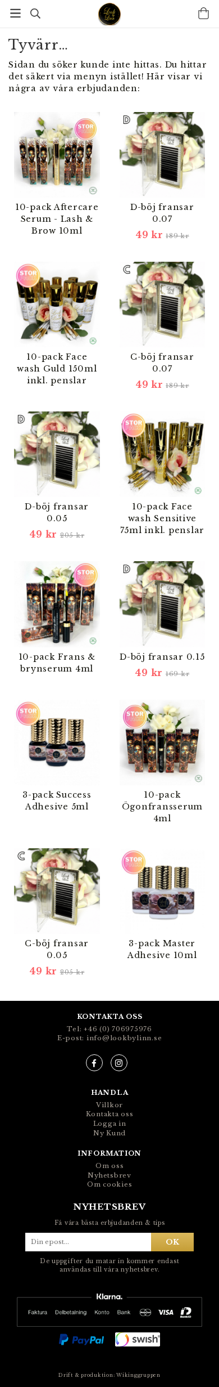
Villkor (109, 1105)
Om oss (109, 1166)
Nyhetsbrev (109, 1175)
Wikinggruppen (138, 1375)
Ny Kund (109, 1133)
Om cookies (110, 1184)
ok (172, 1241)
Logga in (109, 1124)
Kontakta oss (110, 1114)
